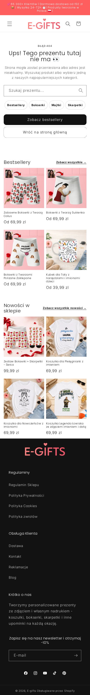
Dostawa (16, 546)
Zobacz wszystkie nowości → (64, 308)
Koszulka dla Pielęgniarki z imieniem (64, 363)
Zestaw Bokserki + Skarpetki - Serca (23, 363)
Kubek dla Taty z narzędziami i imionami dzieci (63, 278)
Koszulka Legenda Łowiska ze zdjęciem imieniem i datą (66, 425)
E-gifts (31, 690)
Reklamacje (18, 567)
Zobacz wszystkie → (71, 162)
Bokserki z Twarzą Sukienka (65, 212)
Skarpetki (75, 105)
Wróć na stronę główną (45, 132)
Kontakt (15, 556)
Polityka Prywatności (26, 495)
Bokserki (38, 105)
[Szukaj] (81, 90)
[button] (9, 23)
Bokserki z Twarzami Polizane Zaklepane (18, 276)
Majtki (56, 105)
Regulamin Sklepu (24, 485)
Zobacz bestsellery (45, 119)
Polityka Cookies (23, 506)
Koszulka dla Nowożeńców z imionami (23, 425)
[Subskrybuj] (76, 655)
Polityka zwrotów (23, 516)
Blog (12, 577)
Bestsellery (16, 105)
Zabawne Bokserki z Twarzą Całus (23, 214)
